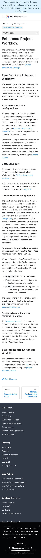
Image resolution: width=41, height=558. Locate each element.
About (4, 451)
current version (24, 8)
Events (5, 462)
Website (5, 447)
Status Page (7, 503)
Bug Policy (6, 416)
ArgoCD (27, 189)
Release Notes (8, 489)
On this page (8, 33)
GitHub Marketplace (10, 513)
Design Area (7, 219)
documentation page (11, 307)
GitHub (5, 510)
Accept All (21, 553)
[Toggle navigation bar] (3, 17)
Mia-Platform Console (11, 479)
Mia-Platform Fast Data (12, 486)
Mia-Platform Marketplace (13, 482)
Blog (4, 458)
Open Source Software (11, 423)
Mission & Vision (9, 455)
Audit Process (8, 434)
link (27, 365)
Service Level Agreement (12, 431)
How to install (8, 412)
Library (5, 506)
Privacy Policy (20, 537)
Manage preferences (20, 548)
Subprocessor (8, 427)
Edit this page (11, 379)
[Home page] (4, 24)
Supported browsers (11, 420)
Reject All (20, 543)
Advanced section (13, 321)
